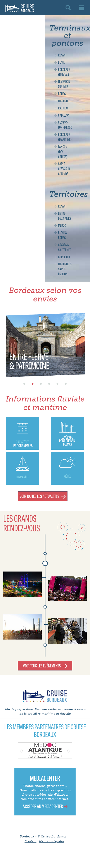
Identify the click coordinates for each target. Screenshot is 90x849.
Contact (30, 841)
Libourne (63, 100)
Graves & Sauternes (64, 247)
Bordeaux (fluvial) (64, 72)
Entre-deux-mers (64, 216)
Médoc (62, 225)
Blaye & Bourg (62, 235)
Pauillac (63, 108)
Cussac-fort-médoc (65, 124)
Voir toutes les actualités (39, 496)
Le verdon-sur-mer (64, 84)
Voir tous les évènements (42, 665)
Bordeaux (64, 256)
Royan (62, 55)
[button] (22, 750)
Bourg (62, 93)
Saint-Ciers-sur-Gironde (64, 168)
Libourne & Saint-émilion (65, 268)
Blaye (61, 62)
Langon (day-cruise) (62, 151)
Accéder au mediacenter (43, 806)
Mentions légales (51, 841)
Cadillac (63, 115)
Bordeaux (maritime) (65, 137)
